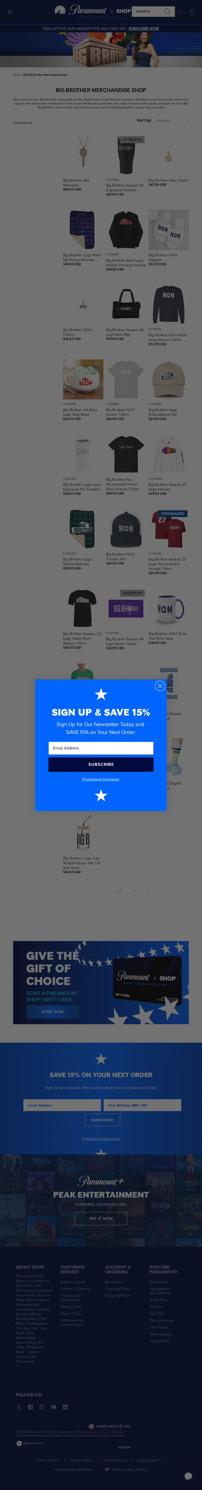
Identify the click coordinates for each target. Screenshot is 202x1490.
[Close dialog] (160, 686)
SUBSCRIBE (101, 764)
